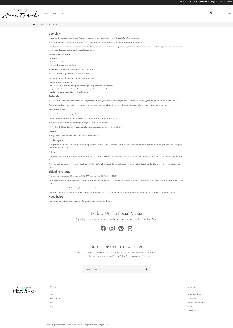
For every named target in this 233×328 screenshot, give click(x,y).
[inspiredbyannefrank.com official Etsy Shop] (130, 231)
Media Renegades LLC (100, 325)
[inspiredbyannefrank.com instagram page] (112, 231)
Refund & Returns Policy (196, 302)
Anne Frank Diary (55, 298)
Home (46, 13)
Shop (54, 13)
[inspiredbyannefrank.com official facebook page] (103, 231)
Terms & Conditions (194, 294)
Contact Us (192, 311)
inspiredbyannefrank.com (61, 325)
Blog (62, 13)
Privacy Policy (193, 298)
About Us (191, 306)
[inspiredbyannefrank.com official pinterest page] (121, 231)
